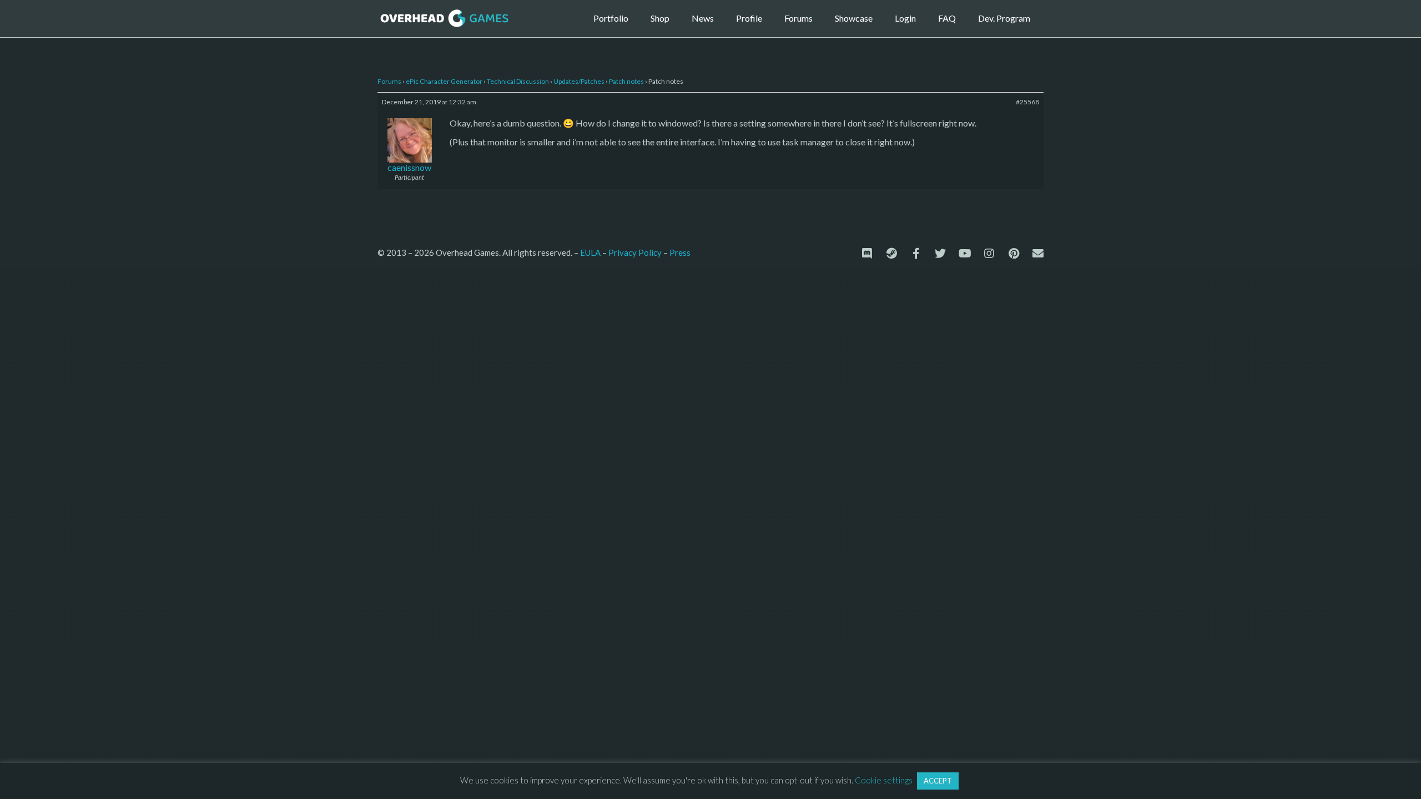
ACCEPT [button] (938, 780)
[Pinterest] (1013, 253)
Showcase (854, 18)
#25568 (1027, 102)
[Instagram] (989, 253)
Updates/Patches (578, 81)
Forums (798, 18)
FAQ (947, 18)
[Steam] (891, 253)
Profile (749, 18)
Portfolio (610, 18)
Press (680, 252)
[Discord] (867, 253)
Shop (660, 18)
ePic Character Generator (444, 81)
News (703, 18)
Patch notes (626, 81)
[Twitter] (940, 253)
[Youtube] (964, 253)
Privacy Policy (635, 252)
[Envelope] (1038, 253)
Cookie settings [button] (884, 780)
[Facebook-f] (915, 253)
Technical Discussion (518, 81)
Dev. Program (1004, 18)
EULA (590, 252)
